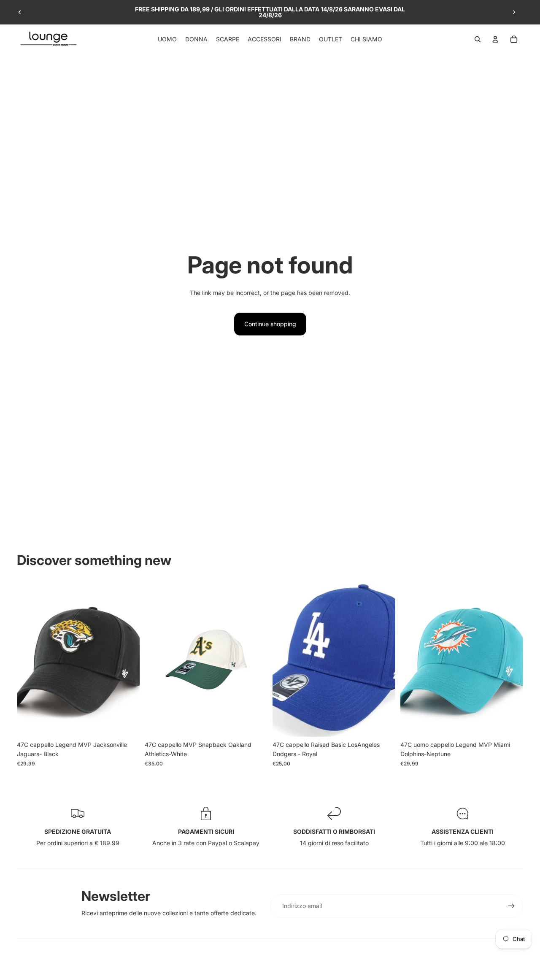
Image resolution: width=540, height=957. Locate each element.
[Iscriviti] (511, 906)
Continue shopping (270, 323)
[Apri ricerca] (477, 39)
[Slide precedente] (20, 12)
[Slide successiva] (514, 12)
